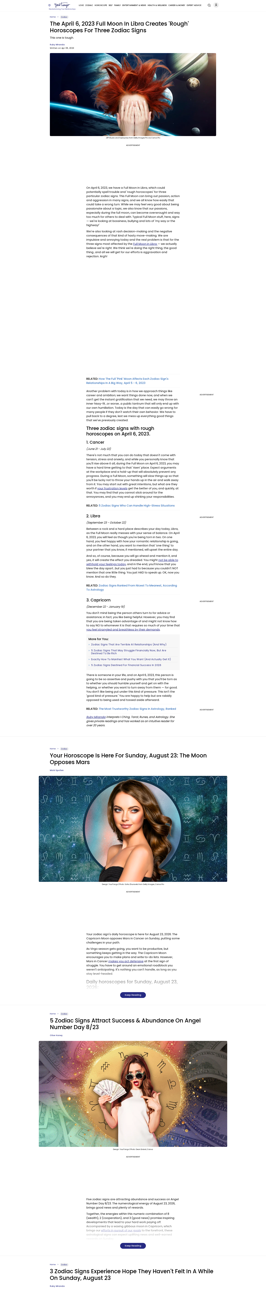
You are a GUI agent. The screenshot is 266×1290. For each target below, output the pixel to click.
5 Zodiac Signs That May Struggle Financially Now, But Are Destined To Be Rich (128, 652)
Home (53, 17)
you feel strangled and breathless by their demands (123, 629)
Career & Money (176, 5)
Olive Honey (56, 1035)
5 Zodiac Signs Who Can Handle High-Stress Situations (137, 505)
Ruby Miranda (57, 44)
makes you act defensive (126, 961)
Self (110, 5)
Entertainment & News (134, 5)
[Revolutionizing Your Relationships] (62, 5)
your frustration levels (112, 488)
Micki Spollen (57, 770)
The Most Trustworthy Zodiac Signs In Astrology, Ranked (137, 709)
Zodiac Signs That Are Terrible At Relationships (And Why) (129, 644)
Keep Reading (133, 995)
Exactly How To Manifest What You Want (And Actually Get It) (131, 659)
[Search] (208, 5)
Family (117, 5)
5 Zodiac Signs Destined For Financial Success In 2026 (126, 665)
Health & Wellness (157, 5)
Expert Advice (194, 5)
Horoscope (101, 5)
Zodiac (89, 5)
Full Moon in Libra (145, 244)
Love (81, 5)
